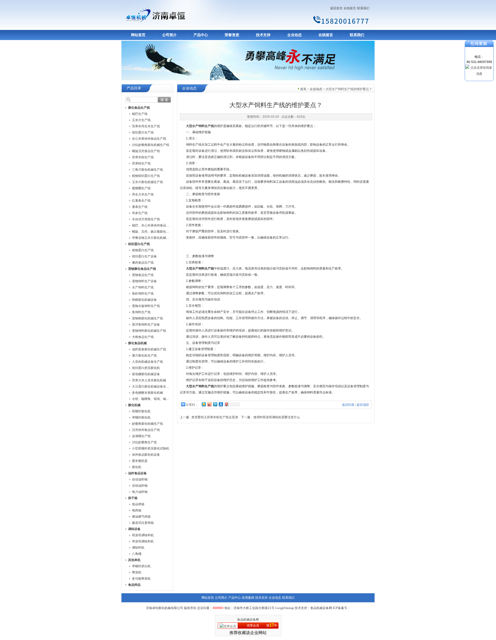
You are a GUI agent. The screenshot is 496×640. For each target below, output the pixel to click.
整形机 (136, 572)
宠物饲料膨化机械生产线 (149, 331)
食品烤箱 (138, 504)
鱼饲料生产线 (141, 312)
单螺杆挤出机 (141, 566)
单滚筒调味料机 (143, 541)
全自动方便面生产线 (146, 219)
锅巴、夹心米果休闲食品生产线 (153, 225)
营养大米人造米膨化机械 (149, 380)
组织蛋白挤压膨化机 (146, 368)
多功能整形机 (141, 578)
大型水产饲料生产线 (200, 126)
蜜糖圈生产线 (141, 188)
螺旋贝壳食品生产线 (146, 151)
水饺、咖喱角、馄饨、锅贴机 (152, 399)
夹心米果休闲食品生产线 (149, 138)
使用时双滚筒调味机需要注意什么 (276, 417)
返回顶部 (363, 405)
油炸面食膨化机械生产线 (149, 349)
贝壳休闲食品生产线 (146, 430)
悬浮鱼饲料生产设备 (146, 324)
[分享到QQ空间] (203, 404)
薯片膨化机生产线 (144, 355)
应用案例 (248, 597)
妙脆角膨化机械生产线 (147, 423)
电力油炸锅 (140, 492)
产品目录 (134, 88)
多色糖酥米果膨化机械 (147, 392)
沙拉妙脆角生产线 (144, 442)
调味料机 (138, 547)
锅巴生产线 (140, 114)
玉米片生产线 (141, 120)
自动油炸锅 (140, 479)
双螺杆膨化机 (141, 411)
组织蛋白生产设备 (144, 256)
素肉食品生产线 (143, 262)
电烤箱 (136, 510)
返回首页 (336, 8)
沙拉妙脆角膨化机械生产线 (150, 145)
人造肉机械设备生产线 (147, 362)
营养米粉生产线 (143, 157)
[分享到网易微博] (226, 404)
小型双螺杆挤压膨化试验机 (150, 448)
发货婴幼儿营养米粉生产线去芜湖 (214, 417)
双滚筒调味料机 (143, 535)
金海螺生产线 (141, 436)
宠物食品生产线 (143, 275)
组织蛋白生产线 (143, 132)
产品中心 (200, 35)
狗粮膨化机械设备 (144, 300)
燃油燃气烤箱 (141, 516)
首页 (303, 89)
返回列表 (348, 405)
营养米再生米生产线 (146, 126)
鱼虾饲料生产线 (143, 293)
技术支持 (263, 35)
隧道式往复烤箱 (143, 523)
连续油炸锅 (140, 485)
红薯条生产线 (141, 200)
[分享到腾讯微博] (215, 404)
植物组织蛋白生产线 (146, 176)
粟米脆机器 (140, 461)
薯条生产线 (140, 207)
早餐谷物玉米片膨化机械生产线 (153, 238)
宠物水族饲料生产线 (146, 306)
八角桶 (136, 554)
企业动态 (294, 35)
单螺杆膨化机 (141, 417)
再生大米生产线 (143, 194)
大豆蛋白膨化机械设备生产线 (152, 386)
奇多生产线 (140, 213)
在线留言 (350, 8)
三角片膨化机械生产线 (147, 169)
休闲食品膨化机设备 (146, 454)
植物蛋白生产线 (143, 250)
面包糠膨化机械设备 (146, 374)
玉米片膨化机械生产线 (147, 182)
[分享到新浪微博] (209, 404)
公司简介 (169, 35)
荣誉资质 (232, 35)
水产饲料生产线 (143, 287)
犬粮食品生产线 (143, 337)
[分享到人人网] (220, 404)
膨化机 (136, 467)
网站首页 (138, 35)
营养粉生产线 (141, 163)
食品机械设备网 (248, 619)
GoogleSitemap (284, 608)
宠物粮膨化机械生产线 (147, 318)
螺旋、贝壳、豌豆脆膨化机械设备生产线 (160, 231)
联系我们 (363, 8)
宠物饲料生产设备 (144, 281)
